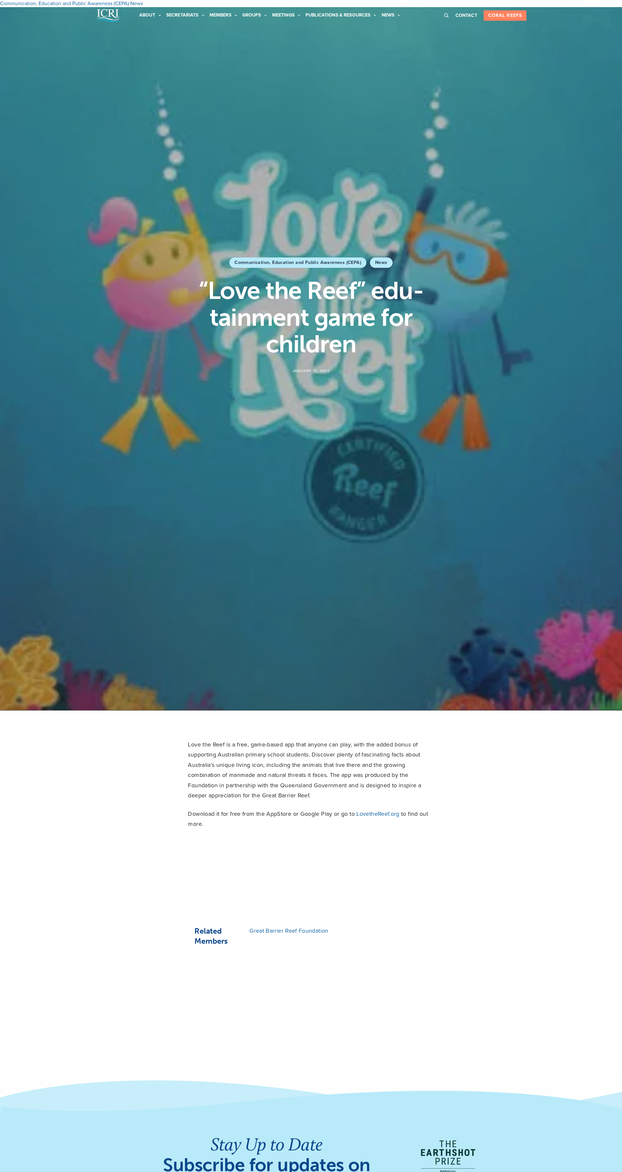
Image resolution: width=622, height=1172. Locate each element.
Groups (251, 15)
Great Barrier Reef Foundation (288, 930)
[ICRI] (108, 15)
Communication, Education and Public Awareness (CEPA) (298, 262)
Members (220, 15)
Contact (466, 15)
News (388, 15)
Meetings (283, 15)
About (147, 15)
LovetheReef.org (377, 813)
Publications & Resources (337, 15)
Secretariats (182, 15)
